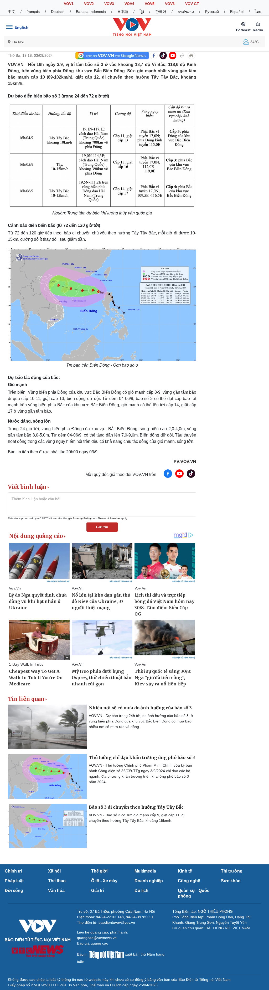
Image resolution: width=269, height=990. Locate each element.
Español (237, 11)
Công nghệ (189, 881)
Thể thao (57, 881)
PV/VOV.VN (185, 461)
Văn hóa (56, 890)
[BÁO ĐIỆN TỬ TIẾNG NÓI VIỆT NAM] (132, 27)
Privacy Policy (82, 518)
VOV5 (149, 4)
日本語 (122, 11)
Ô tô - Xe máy (104, 881)
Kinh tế (185, 871)
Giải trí (97, 890)
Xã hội (54, 871)
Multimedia (145, 871)
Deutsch (58, 11)
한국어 (160, 11)
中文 (11, 11)
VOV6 (170, 4)
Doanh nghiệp (148, 881)
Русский (212, 11)
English (21, 27)
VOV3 (109, 4)
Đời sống (14, 890)
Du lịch (141, 890)
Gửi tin (102, 527)
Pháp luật (14, 881)
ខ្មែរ (141, 11)
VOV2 (89, 4)
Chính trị (13, 871)
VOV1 (69, 4)
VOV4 (129, 4)
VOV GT (192, 4)
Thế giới (99, 871)
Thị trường (231, 871)
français (33, 11)
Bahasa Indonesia (91, 11)
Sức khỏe (230, 881)
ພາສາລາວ (186, 11)
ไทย (258, 11)
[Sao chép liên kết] (182, 55)
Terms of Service (109, 518)
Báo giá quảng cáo (92, 943)
